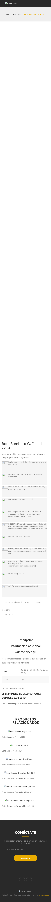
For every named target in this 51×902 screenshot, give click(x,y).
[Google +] (26, 614)
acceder (11, 703)
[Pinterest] (22, 614)
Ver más (19, 736)
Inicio (8, 14)
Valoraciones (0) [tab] (26, 652)
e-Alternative (44, 895)
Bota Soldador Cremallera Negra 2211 (47, 443)
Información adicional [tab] (25, 646)
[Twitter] (18, 614)
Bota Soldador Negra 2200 (43, 443)
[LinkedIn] (30, 614)
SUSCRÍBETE (25, 858)
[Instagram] (29, 879)
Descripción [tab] (25, 640)
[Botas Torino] (11, 3)
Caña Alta (17, 14)
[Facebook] (22, 879)
